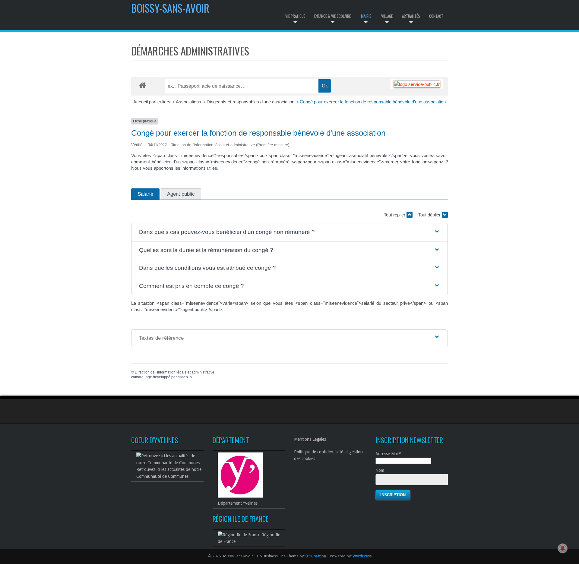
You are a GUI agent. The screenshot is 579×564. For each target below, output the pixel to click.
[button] (289, 232)
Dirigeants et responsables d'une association (251, 101)
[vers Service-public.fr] (417, 84)
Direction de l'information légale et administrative (174, 372)
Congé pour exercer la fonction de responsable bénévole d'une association (373, 101)
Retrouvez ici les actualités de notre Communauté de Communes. (168, 472)
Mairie (366, 16)
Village (387, 16)
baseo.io (185, 377)
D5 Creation (315, 556)
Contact (436, 16)
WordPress (362, 556)
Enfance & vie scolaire (332, 16)
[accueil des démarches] (142, 84)
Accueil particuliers (152, 101)
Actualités (411, 16)
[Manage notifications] (563, 548)
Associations (189, 101)
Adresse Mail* (388, 453)
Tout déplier (430, 214)
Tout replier (395, 214)
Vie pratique (295, 16)
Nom (379, 470)
